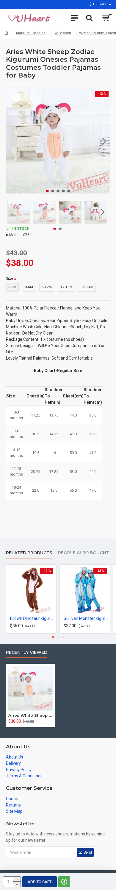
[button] (12, 141)
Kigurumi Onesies (31, 33)
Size (9, 278)
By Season (62, 33)
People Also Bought (83, 552)
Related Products (29, 552)
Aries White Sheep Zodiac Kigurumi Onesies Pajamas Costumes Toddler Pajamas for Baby (30, 715)
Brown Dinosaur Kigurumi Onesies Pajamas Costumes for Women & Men (32, 618)
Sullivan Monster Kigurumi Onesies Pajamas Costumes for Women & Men (86, 618)
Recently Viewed (26, 652)
